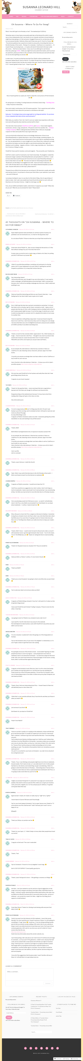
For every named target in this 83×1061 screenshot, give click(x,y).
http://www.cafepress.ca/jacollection (31, 364)
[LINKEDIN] (25, 1048)
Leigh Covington (11, 598)
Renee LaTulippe (10, 244)
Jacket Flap (58, 1016)
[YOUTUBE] (41, 1048)
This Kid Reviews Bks (12, 614)
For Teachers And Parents (49, 16)
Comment (47, 983)
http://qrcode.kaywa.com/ (18, 932)
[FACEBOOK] (31, 1048)
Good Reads (59, 1012)
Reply (52, 229)
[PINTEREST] (47, 1048)
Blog (62, 16)
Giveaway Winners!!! (36, 1000)
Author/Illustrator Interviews (22, 208)
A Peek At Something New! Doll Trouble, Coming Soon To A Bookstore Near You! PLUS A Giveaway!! (41, 1006)
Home (11, 16)
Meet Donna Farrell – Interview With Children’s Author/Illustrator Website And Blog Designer (16, 214)
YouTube (58, 1008)
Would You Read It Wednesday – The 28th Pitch (44, 214)
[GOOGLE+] (36, 1048)
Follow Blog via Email (16, 1004)
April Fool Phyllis (13, 208)
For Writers (33, 16)
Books (24, 16)
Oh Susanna (30, 208)
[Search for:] (69, 27)
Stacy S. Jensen (10, 665)
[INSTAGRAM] (52, 1048)
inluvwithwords (11, 511)
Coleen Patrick (10, 405)
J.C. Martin (9, 777)
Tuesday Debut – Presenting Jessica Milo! (41, 1025)
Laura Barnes (10, 861)
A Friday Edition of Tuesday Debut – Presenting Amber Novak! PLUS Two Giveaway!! (40, 1020)
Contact (71, 16)
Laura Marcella (11, 370)
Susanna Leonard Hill (41, 7)
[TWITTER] (57, 1048)
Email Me (65, 72)
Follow (65, 59)
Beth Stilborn (10, 302)
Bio (17, 16)
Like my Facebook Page (66, 996)
